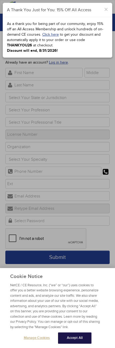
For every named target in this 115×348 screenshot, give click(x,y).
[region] (57, 308)
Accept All (75, 338)
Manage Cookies (37, 338)
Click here (50, 34)
